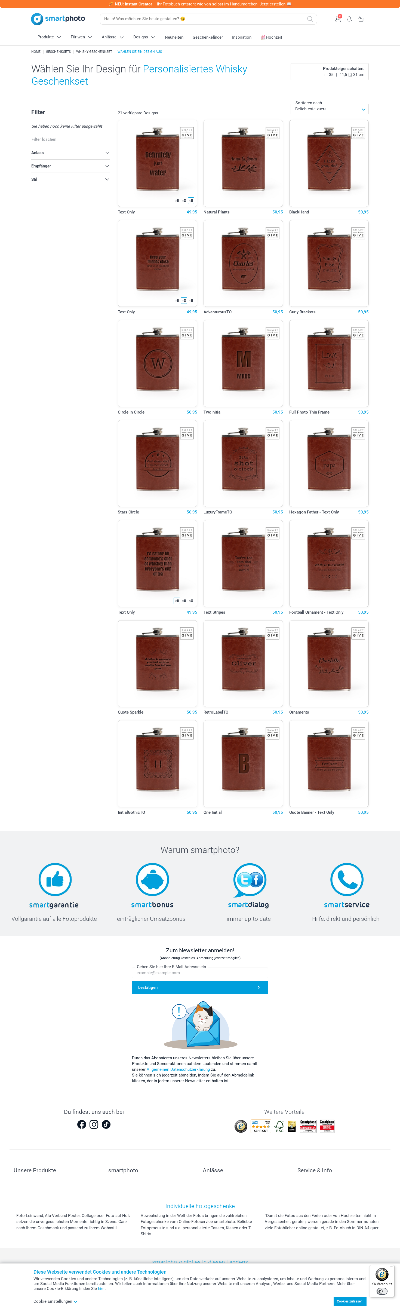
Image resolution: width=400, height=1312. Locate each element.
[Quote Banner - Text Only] (329, 763)
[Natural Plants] (243, 163)
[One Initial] (243, 763)
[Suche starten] (310, 19)
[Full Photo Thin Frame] (329, 363)
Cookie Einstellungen (52, 1301)
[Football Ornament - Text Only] (329, 563)
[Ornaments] (329, 663)
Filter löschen (44, 139)
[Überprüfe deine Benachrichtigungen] (349, 18)
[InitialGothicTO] (158, 763)
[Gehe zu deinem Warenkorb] (361, 18)
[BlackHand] (329, 163)
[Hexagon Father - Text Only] (329, 463)
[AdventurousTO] (243, 263)
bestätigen (148, 987)
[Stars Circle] (158, 463)
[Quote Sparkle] (158, 663)
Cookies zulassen (349, 1301)
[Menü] (391, 1268)
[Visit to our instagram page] (94, 1124)
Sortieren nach (309, 102)
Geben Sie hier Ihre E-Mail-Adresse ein (171, 966)
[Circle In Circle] (158, 363)
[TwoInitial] (243, 363)
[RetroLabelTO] (243, 663)
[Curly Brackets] (329, 263)
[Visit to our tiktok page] (106, 1124)
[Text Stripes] (243, 563)
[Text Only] (158, 163)
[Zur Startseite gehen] (58, 19)
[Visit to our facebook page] (81, 1124)
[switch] (382, 1291)
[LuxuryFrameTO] (243, 463)
